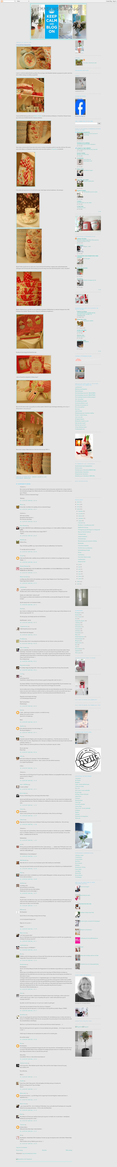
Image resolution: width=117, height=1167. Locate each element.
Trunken (77, 812)
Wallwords (77, 818)
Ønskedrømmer (78, 638)
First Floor (77, 861)
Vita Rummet (78, 877)
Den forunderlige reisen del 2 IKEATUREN (85, 395)
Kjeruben (22, 726)
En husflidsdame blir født (81, 401)
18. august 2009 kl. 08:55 (28, 635)
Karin (21, 1114)
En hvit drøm (23, 793)
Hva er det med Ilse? (80, 407)
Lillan (21, 756)
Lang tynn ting (81, 522)
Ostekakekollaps (82, 538)
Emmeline (22, 539)
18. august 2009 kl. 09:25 (28, 706)
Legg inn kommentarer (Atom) (29, 1153)
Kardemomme (23, 964)
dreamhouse (80, 279)
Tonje (21, 736)
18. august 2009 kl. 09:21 (28, 661)
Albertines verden (79, 855)
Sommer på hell (81, 561)
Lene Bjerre (78, 871)
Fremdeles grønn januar (89, 181)
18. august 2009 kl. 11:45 (28, 840)
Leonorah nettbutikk (80, 804)
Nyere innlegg (19, 1150)
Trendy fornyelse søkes (85, 895)
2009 (78, 509)
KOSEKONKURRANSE (85, 904)
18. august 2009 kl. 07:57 (28, 583)
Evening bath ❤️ (80, 331)
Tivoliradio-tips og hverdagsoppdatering (89, 964)
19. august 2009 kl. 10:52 (28, 1059)
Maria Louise (23, 933)
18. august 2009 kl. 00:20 (28, 500)
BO (21, 1135)
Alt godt (22, 555)
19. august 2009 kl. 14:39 (28, 1099)
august (80, 520)
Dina (21, 1043)
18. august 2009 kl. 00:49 (28, 551)
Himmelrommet (78, 800)
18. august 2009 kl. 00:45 (28, 535)
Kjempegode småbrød (88, 320)
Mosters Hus (78, 873)
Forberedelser (78, 626)
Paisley (79, 552)
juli (79, 564)
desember (80, 511)
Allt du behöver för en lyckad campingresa (86, 144)
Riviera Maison (78, 875)
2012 (78, 502)
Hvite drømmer (78, 648)
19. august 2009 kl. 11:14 (28, 1077)
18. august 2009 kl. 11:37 (28, 815)
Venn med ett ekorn (81, 207)
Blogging (77, 640)
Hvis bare (77, 409)
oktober (80, 516)
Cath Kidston (81, 554)
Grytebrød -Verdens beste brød (87, 912)
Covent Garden (78, 859)
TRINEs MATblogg (82, 311)
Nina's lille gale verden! (83, 180)
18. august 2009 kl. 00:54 (28, 562)
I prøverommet (78, 411)
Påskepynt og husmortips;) (86, 929)
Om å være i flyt (79, 417)
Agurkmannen (78, 387)
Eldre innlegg (69, 1150)
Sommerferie (78, 632)
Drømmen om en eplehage (83, 143)
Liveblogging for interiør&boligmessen (89, 938)
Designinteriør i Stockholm (81, 474)
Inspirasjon (77, 624)
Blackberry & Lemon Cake (83, 154)
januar (80, 578)
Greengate (27, 478)
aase (21, 844)
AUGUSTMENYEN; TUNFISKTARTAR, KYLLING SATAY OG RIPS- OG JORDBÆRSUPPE (86, 314)
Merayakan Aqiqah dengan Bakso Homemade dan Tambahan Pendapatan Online (88, 240)
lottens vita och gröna (82, 268)
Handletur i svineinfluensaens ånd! (86, 525)
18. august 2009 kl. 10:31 (28, 789)
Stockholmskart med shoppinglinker (83, 466)
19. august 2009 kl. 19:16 (28, 1110)
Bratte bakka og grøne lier (83, 132)
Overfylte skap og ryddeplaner (85, 548)
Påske (76, 634)
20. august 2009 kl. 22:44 (28, 1143)
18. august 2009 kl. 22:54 (28, 960)
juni (79, 567)
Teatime (81, 947)
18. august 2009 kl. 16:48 (28, 879)
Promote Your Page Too (80, 116)
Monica (22, 504)
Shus (21, 954)
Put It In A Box (80, 335)
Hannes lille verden (81, 319)
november (80, 513)
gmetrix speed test (81, 336)
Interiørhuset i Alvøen (80, 867)
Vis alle (99, 211)
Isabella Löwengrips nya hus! (90, 280)
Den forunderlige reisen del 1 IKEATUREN (85, 393)
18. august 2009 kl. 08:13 (28, 604)
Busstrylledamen (79, 391)
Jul (76, 618)
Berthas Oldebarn (38, 116)
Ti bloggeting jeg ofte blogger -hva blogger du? (89, 529)
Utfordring (77, 622)
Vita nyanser (80, 245)
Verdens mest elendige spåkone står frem (89, 955)
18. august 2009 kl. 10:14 (28, 768)
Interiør (77, 614)
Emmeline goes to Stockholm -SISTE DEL (85, 476)
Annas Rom (78, 778)
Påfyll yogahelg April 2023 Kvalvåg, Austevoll (87, 149)
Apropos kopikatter (82, 536)
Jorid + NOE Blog (24, 784)
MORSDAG (86, 341)
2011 (78, 504)
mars (79, 574)
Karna (21, 993)
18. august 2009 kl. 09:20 (28, 643)
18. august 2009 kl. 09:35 (28, 722)
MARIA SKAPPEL (82, 330)
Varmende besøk (82, 534)
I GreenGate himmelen (23, 45)
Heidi (21, 872)
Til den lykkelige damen (81, 427)
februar (80, 576)
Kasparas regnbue (81, 190)
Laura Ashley (78, 869)
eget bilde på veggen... (88, 170)
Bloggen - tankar (87, 246)
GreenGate (54, 149)
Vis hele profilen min (90, 62)
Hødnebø (77, 865)
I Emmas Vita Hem (81, 238)
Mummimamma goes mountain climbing (84, 413)
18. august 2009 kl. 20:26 (28, 950)
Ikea (76, 644)
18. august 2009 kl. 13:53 (28, 856)
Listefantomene (81, 559)
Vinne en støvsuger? (84, 886)
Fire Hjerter (22, 639)
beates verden (80, 169)
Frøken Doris (78, 796)
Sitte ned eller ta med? (80, 423)
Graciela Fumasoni (24, 566)
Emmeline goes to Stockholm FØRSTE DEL (85, 470)
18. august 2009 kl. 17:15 (28, 905)
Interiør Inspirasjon (79, 636)
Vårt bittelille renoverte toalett (90, 192)
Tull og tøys (78, 652)
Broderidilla (81, 543)
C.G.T (21, 674)
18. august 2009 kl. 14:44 (28, 868)
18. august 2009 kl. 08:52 (28, 622)
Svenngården (80, 158)
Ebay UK (77, 788)
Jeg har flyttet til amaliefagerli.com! (88, 160)
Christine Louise (24, 1063)
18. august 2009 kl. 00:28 (28, 521)
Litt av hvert (78, 616)
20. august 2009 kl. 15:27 (28, 1131)
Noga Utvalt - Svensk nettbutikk (82, 808)
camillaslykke (23, 945)
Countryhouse (78, 857)
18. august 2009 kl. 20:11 (28, 941)
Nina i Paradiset (23, 525)
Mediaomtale (78, 642)
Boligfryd (77, 782)
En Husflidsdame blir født (84, 550)
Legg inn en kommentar (21, 1147)
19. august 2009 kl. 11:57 (28, 1089)
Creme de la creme (79, 786)
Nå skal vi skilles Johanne (81, 415)
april (79, 571)
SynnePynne (23, 1014)
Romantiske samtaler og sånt (81, 421)
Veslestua (77, 814)
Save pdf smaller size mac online (84, 202)
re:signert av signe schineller (84, 148)
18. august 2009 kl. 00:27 (28, 509)
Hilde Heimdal (23, 860)
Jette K (21, 608)
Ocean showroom (24, 665)
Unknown (22, 819)
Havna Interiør (78, 863)
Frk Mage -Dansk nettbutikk (81, 794)
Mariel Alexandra (24, 576)
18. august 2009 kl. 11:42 (28, 824)
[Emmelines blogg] (80, 114)
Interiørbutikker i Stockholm (81, 472)
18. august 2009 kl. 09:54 (28, 752)
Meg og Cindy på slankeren (84, 532)
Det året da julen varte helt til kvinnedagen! (90, 921)
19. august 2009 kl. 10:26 (28, 1039)
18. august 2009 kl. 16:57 (28, 893)
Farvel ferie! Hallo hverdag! (84, 557)
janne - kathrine (23, 647)
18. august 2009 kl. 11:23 (28, 805)
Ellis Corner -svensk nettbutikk (82, 790)
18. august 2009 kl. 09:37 (28, 732)
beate (21, 710)
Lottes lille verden (81, 340)
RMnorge (22, 909)
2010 (78, 507)
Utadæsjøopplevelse (80, 429)
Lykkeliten (22, 587)
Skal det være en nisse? (80, 425)
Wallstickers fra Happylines (81, 816)
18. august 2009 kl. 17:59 (28, 929)
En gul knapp (78, 792)
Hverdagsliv (78, 612)
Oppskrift (77, 650)
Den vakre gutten (79, 399)
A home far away (24, 626)
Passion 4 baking (81, 153)
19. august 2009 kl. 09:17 (28, 1010)
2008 (78, 581)
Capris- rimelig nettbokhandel (82, 784)
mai (79, 569)
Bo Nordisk (78, 780)
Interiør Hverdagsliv (80, 620)
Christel (22, 809)
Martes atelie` (23, 1093)
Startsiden (44, 1150)
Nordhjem (77, 810)
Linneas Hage (78, 806)
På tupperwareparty (79, 419)
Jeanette (22, 1081)
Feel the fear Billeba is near (81, 403)
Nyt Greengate (87, 258)
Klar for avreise (78, 468)
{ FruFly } (79, 201)
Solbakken (77, 630)
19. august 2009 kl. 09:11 (28, 989)
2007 (78, 584)
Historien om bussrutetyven (81, 405)
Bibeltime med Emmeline (81, 389)
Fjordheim (22, 883)
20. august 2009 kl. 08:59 (28, 1120)
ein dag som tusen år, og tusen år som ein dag (91, 134)
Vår (76, 646)
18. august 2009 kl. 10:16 (28, 780)
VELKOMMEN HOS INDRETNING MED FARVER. (87, 256)
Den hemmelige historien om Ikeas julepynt (85, 397)
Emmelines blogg (58, 9)
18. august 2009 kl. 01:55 (28, 572)
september (80, 518)
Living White (80, 206)
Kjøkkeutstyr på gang (83, 527)
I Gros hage (78, 802)
